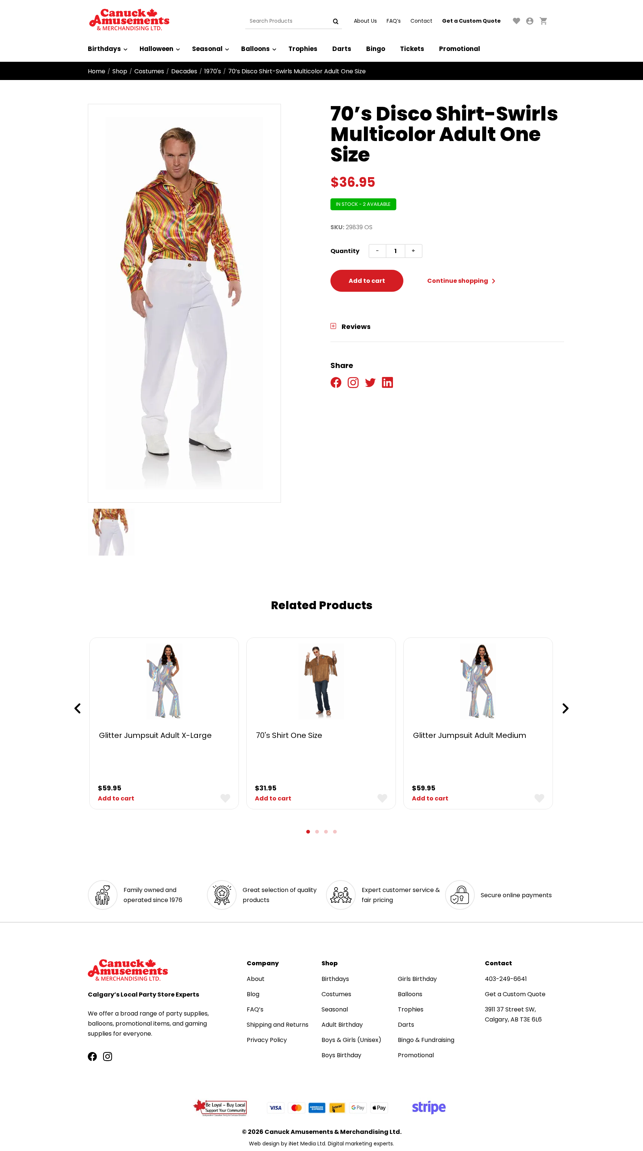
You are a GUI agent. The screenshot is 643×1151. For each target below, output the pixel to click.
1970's (212, 71)
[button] (308, 831)
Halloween (156, 48)
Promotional (459, 48)
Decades (184, 71)
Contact (421, 21)
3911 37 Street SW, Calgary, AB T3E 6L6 (513, 1014)
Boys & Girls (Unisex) (351, 1040)
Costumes (149, 71)
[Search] (335, 21)
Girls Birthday (417, 979)
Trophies (302, 48)
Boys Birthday (341, 1055)
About (256, 979)
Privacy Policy (267, 1040)
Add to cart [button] (116, 798)
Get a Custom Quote (471, 21)
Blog (253, 994)
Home (96, 71)
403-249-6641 (506, 979)
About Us (365, 21)
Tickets (412, 48)
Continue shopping (458, 280)
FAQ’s (394, 21)
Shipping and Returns (277, 1024)
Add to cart (367, 280)
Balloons (255, 48)
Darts (341, 48)
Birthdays (104, 48)
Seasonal (207, 48)
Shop (119, 71)
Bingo (375, 48)
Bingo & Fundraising (426, 1040)
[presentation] (77, 708)
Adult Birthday (342, 1024)
